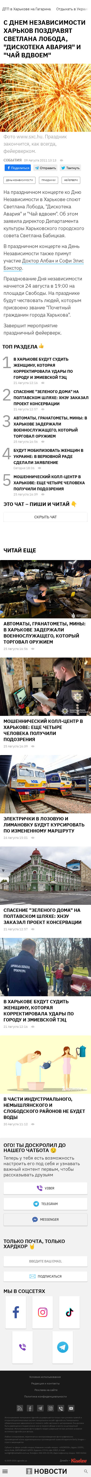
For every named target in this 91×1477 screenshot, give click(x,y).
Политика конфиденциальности (45, 1396)
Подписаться (50, 1276)
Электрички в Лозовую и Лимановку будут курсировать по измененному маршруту (44, 824)
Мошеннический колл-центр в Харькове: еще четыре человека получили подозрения (49, 482)
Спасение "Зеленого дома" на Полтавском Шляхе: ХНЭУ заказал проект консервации (51, 397)
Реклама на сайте (46, 1390)
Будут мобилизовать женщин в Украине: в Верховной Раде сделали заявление (48, 456)
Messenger (49, 1219)
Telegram (49, 1204)
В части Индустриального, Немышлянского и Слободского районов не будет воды (44, 1108)
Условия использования (45, 1377)
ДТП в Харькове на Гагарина (26, 9)
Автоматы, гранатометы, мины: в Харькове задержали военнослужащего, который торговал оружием (45, 632)
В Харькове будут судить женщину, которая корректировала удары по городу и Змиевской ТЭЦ (39, 1010)
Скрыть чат (45, 517)
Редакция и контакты (45, 1383)
